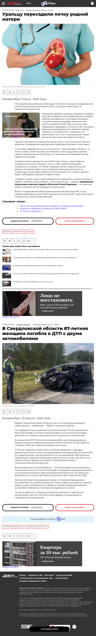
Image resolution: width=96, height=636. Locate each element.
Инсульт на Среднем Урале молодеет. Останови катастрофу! (51, 206)
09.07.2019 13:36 (8, 10)
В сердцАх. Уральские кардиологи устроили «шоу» (33, 282)
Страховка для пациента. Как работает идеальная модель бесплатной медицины (44, 258)
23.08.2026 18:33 (8, 324)
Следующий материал (49, 629)
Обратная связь (61, 578)
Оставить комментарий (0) (74, 221)
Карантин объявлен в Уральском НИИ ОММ (43, 208)
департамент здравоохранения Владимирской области (24, 86)
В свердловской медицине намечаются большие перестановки (38, 266)
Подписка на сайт (35, 575)
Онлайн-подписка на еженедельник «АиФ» (36, 578)
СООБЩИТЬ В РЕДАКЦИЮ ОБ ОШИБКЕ (32, 581)
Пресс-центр (49, 575)
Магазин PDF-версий (64, 575)
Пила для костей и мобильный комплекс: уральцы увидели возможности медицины (46, 274)
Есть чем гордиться (30, 211)
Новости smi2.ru (10, 317)
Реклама (22, 575)
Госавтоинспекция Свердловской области (19, 406)
